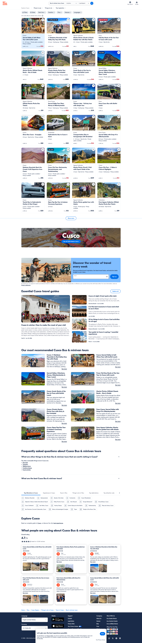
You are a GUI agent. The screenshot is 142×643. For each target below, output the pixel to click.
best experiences (58, 523)
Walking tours (27, 466)
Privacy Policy (71, 623)
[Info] (42, 15)
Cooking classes (27, 468)
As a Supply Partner (112, 618)
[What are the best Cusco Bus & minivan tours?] (119, 478)
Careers (98, 621)
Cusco (39, 523)
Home (23, 610)
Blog (97, 623)
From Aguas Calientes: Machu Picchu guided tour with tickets (71, 547)
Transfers (25, 464)
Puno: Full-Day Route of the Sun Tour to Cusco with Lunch (36, 578)
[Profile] (136, 2)
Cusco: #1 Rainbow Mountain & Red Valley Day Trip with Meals (103, 547)
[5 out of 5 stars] (37, 551)
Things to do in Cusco (47, 610)
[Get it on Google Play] (58, 619)
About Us (98, 618)
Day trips (25, 462)
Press (97, 626)
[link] (33, 33)
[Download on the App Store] (58, 626)
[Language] (130, 2)
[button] (33, 33)
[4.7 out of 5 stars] (26, 541)
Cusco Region (35, 610)
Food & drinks (27, 470)
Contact (70, 618)
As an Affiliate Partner (112, 623)
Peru (28, 610)
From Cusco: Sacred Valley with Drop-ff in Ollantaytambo (68, 578)
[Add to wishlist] (42, 19)
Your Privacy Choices (73, 626)
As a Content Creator (112, 621)
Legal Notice (71, 621)
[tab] (30, 493)
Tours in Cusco (60, 610)
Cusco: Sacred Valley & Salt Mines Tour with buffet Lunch (37, 547)
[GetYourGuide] (5, 3)
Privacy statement (25, 285)
